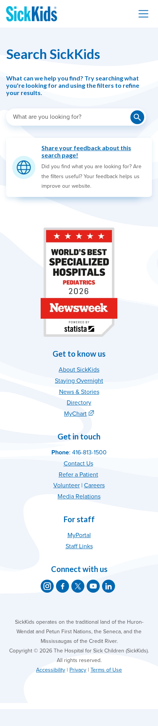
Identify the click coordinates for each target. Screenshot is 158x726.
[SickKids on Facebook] (62, 586)
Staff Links (79, 546)
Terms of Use (106, 670)
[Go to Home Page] (31, 13)
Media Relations (79, 496)
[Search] (137, 117)
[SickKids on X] (77, 586)
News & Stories (79, 392)
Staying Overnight (79, 381)
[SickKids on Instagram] (47, 586)
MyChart (75, 414)
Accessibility (50, 670)
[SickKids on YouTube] (93, 586)
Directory (79, 402)
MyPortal (79, 535)
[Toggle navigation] (143, 13)
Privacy (77, 670)
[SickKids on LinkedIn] (108, 586)
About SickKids (79, 370)
